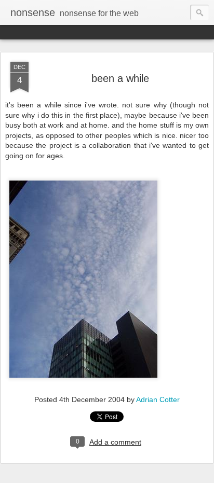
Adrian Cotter (158, 399)
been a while (120, 78)
